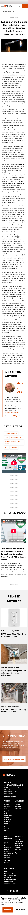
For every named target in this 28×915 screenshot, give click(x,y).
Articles (12, 11)
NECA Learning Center (10, 875)
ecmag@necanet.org (10, 796)
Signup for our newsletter (14, 759)
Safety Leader (19, 808)
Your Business (8, 825)
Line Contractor (19, 810)
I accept (7, 910)
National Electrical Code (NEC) (12, 442)
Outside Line (7, 819)
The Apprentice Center (7, 828)
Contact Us (18, 849)
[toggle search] (19, 6)
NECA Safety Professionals (11, 883)
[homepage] (8, 6)
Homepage (5, 11)
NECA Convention (9, 873)
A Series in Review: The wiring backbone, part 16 (13, 710)
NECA (6, 872)
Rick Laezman (7, 631)
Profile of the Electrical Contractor (7, 849)
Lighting (6, 817)
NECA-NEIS (7, 877)
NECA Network (8, 881)
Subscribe (25, 5)
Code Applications (17, 437)
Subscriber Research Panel (7, 857)
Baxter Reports (8, 853)
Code (6, 437)
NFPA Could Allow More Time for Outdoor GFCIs (13, 635)
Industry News (8, 815)
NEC (6, 448)
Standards (14, 448)
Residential (7, 821)
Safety (6, 823)
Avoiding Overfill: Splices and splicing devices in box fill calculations (13, 673)
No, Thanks (20, 910)
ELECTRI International (10, 879)
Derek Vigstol (7, 706)
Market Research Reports (7, 844)
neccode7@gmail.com (12, 412)
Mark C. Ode (6, 667)
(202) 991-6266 (8, 793)
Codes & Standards (11, 433)
